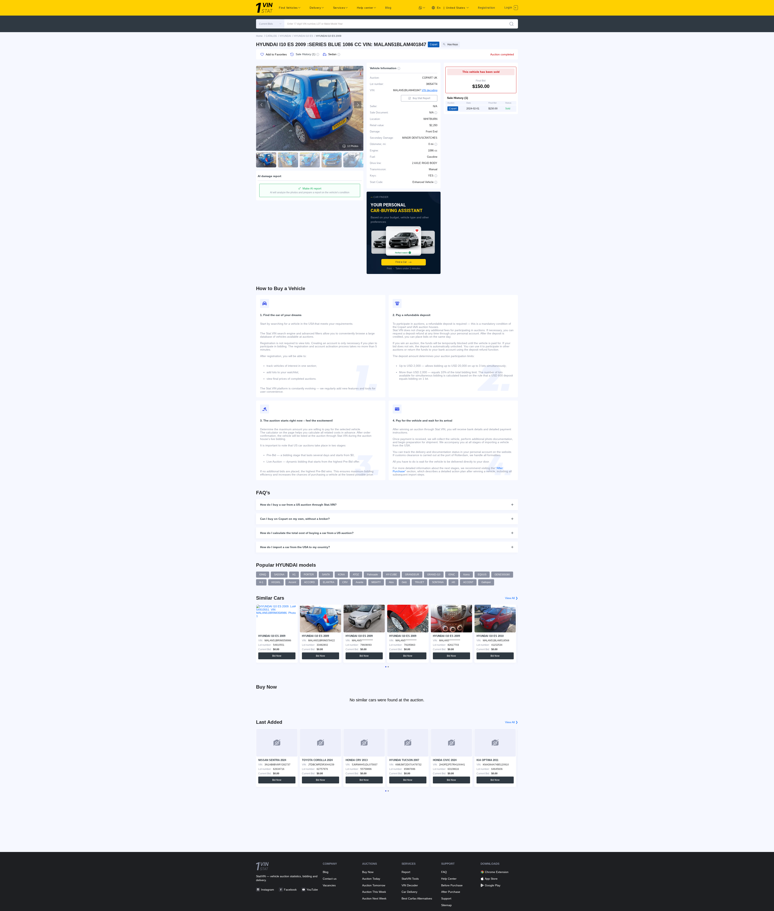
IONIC (451, 574)
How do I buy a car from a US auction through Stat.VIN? (298, 504)
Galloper (486, 582)
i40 (453, 582)
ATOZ (356, 574)
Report (406, 872)
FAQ (444, 872)
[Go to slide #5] (353, 159)
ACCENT (468, 582)
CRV (345, 582)
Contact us (329, 878)
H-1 (261, 582)
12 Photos (352, 146)
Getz (404, 582)
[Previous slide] (261, 104)
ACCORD (309, 582)
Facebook (290, 889)
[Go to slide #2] (288, 159)
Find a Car (401, 262)
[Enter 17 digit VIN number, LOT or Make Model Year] (511, 23)
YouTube (312, 889)
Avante (359, 582)
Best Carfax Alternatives (417, 898)
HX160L (275, 582)
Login (508, 7)
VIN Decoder (410, 885)
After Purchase (450, 891)
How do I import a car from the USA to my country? (295, 547)
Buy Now (367, 872)
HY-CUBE (391, 574)
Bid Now (276, 655)
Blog (388, 7)
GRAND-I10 (433, 574)
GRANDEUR (412, 574)
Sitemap (446, 905)
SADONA (279, 574)
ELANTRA (328, 582)
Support (446, 898)
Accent (292, 582)
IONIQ (262, 574)
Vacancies (329, 885)
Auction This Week (374, 891)
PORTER (309, 574)
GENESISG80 (502, 574)
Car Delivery (409, 891)
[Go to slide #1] (266, 159)
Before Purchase (452, 885)
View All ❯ (511, 598)
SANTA (326, 574)
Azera (466, 574)
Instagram (267, 889)
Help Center (449, 878)
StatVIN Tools (410, 878)
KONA (341, 574)
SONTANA (438, 582)
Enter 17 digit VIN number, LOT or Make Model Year (315, 23)
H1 (294, 574)
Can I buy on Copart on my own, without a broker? (295, 518)
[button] (270, 24)
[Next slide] (357, 104)
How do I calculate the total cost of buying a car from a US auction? (307, 533)
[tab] (385, 666)
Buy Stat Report (421, 98)
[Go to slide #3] (310, 159)
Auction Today (371, 878)
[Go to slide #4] (332, 159)
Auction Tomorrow (373, 885)
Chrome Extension (496, 872)
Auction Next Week (374, 898)
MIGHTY (376, 582)
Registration (486, 7)
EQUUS (482, 574)
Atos (391, 582)
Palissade (372, 574)
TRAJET (419, 582)
